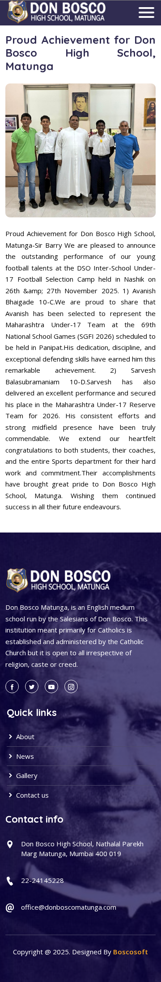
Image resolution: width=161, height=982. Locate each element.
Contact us (31, 795)
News (24, 756)
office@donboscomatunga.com (68, 907)
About (24, 736)
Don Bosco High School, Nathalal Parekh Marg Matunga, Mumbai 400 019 (82, 848)
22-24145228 (42, 880)
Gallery (26, 775)
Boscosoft (130, 951)
